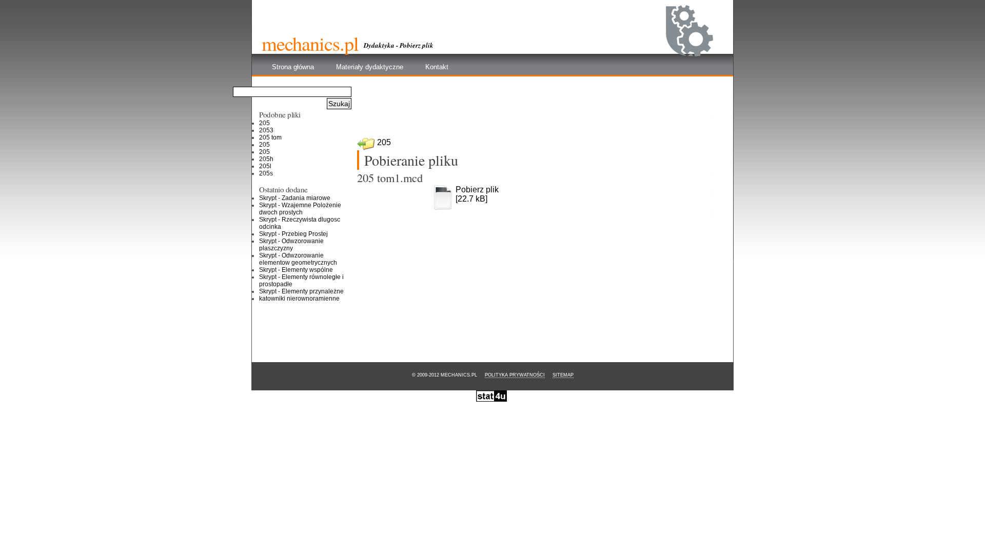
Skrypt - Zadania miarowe (294, 198)
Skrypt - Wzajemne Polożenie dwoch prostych (300, 209)
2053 (266, 130)
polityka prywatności (515, 375)
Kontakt (436, 67)
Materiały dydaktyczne (369, 67)
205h (266, 159)
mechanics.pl (310, 43)
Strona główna (293, 67)
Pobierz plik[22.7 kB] (477, 194)
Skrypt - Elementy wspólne (296, 269)
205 (384, 142)
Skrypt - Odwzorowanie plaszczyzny (291, 245)
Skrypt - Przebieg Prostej (293, 234)
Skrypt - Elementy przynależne (301, 291)
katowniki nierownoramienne (299, 298)
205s (266, 173)
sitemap (563, 375)
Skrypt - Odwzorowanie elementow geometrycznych (298, 259)
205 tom (270, 137)
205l (265, 166)
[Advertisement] (543, 111)
